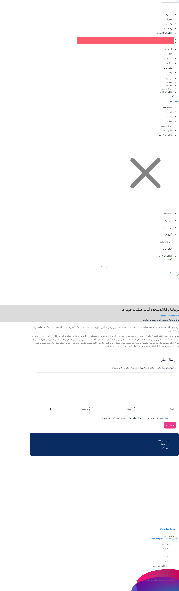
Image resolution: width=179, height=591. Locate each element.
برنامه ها (168, 24)
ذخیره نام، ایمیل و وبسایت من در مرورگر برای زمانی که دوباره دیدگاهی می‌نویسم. (137, 418)
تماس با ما (167, 68)
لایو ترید (169, 14)
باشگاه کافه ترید (163, 33)
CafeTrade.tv (167, 529)
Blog (170, 72)
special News (173, 316)
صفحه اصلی (167, 107)
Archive (169, 58)
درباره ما (168, 63)
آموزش (169, 19)
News (170, 54)
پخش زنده (174, 101)
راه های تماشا (166, 28)
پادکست (168, 49)
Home (163, 316)
